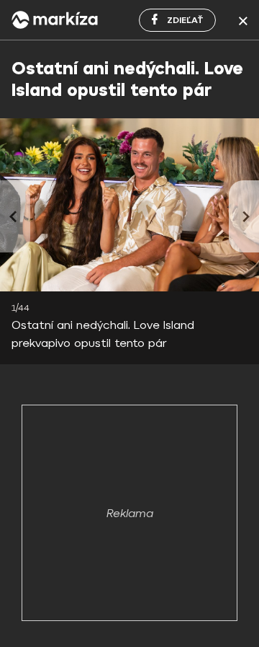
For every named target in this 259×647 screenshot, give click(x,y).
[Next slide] (244, 216)
